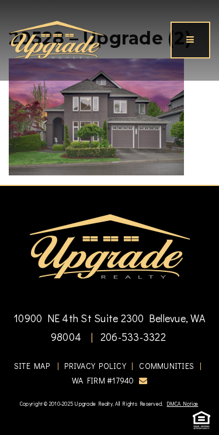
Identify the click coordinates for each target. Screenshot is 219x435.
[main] (109, 87)
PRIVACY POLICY (95, 365)
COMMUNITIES (166, 365)
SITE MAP (32, 365)
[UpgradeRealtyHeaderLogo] (109, 246)
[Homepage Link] (57, 39)
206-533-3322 (132, 337)
